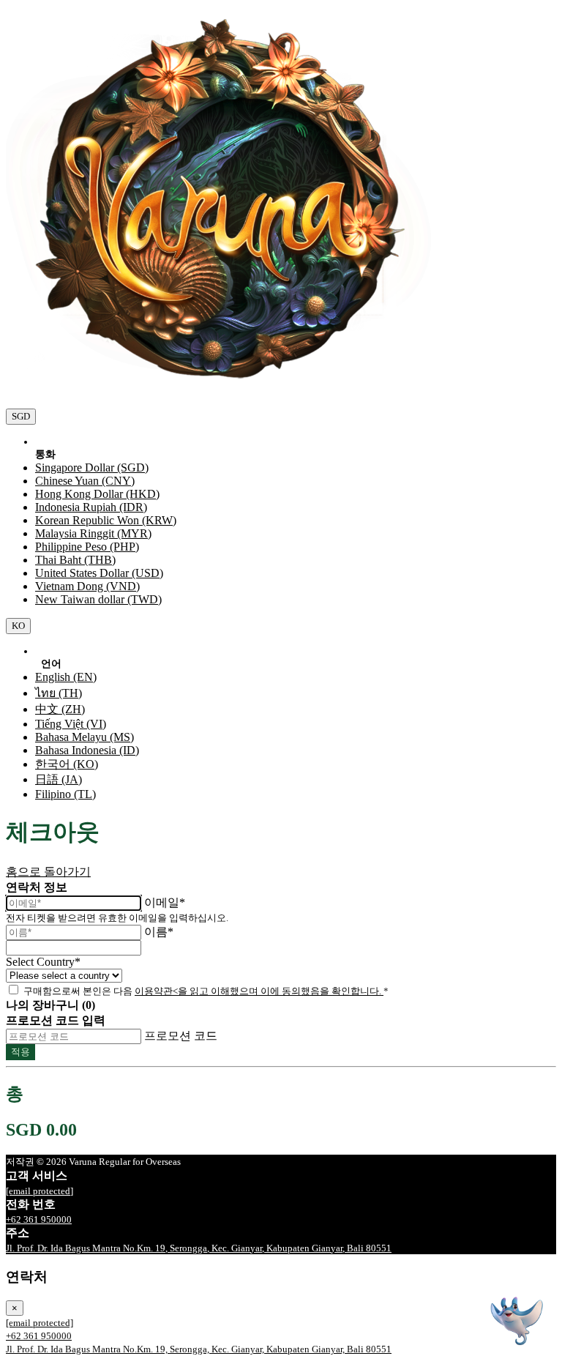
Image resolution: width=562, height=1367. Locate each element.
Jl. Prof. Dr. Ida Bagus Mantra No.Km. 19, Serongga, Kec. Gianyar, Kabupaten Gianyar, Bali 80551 (198, 1248)
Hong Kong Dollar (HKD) (97, 494)
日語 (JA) (58, 779)
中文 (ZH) (60, 709)
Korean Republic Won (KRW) (105, 520)
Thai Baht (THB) (75, 560)
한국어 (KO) (66, 764)
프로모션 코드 (180, 1035)
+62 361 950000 (39, 1219)
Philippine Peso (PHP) (87, 546)
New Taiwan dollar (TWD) (98, 599)
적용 (20, 1051)
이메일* (164, 902)
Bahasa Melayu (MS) (84, 737)
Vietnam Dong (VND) (87, 586)
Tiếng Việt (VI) (70, 724)
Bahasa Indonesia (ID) (87, 750)
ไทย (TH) (58, 693)
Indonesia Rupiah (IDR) (91, 507)
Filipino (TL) (65, 794)
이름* (158, 931)
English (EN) (66, 677)
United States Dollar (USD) (99, 573)
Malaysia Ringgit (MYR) (93, 533)
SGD (21, 416)
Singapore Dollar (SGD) (92, 467)
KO (18, 625)
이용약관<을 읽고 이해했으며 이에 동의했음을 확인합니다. (259, 991)
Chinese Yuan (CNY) (85, 480)
